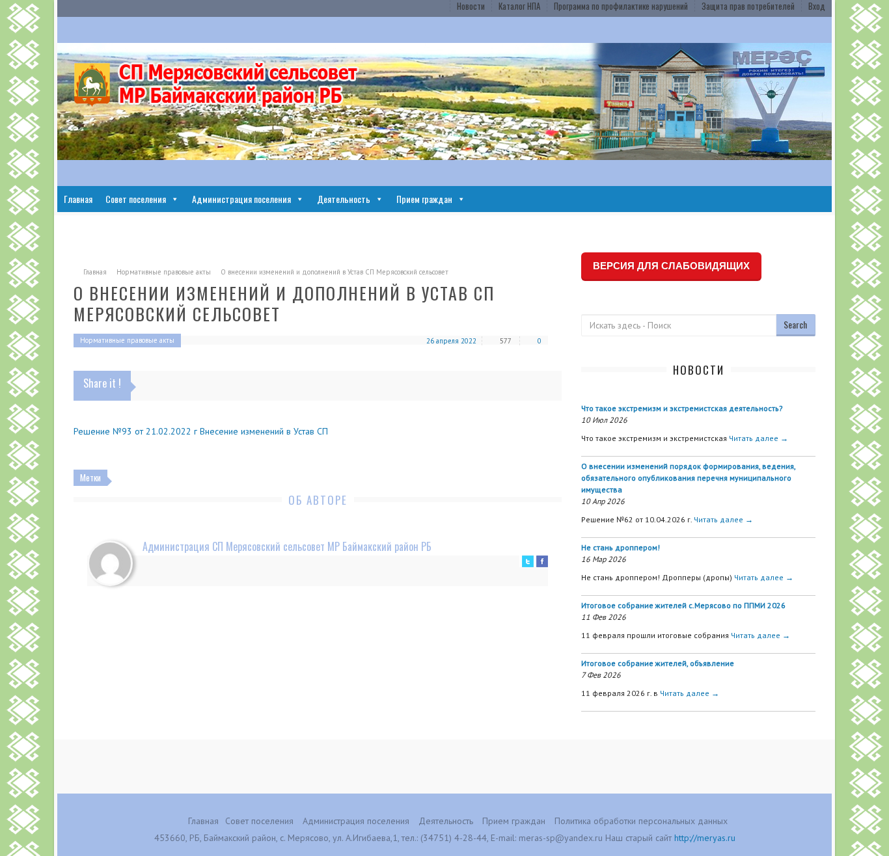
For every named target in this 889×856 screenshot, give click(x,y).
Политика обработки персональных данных (641, 821)
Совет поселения (135, 199)
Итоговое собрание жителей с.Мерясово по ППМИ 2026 (683, 605)
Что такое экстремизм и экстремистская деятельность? (682, 408)
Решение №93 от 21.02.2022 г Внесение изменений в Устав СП (201, 431)
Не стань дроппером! (620, 547)
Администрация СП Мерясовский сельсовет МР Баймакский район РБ (287, 546)
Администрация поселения (241, 199)
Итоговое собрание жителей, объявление (657, 663)
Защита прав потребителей (748, 6)
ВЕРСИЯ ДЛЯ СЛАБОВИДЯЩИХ (671, 265)
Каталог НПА (519, 6)
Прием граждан (424, 199)
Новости (471, 6)
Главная (78, 199)
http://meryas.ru (704, 838)
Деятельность (343, 199)
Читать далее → (758, 438)
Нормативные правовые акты (163, 271)
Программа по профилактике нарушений (621, 6)
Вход (816, 6)
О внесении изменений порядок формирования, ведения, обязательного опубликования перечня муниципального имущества (688, 477)
